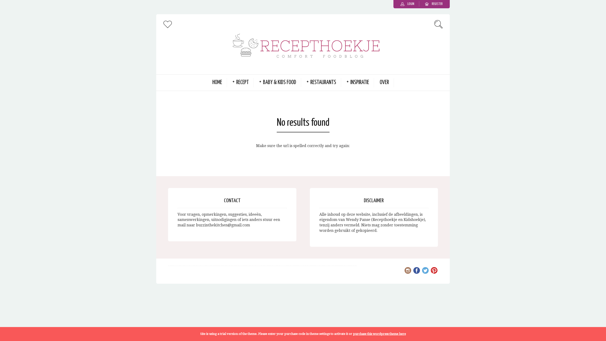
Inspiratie (359, 82)
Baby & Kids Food (279, 82)
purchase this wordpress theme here (379, 334)
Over (384, 82)
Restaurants (323, 82)
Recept (242, 82)
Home (217, 82)
